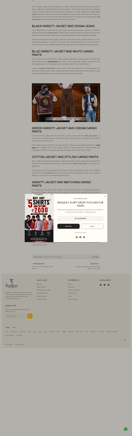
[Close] (105, 196)
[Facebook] (80, 237)
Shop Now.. (68, 226)
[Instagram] (77, 237)
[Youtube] (84, 237)
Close (92, 226)
